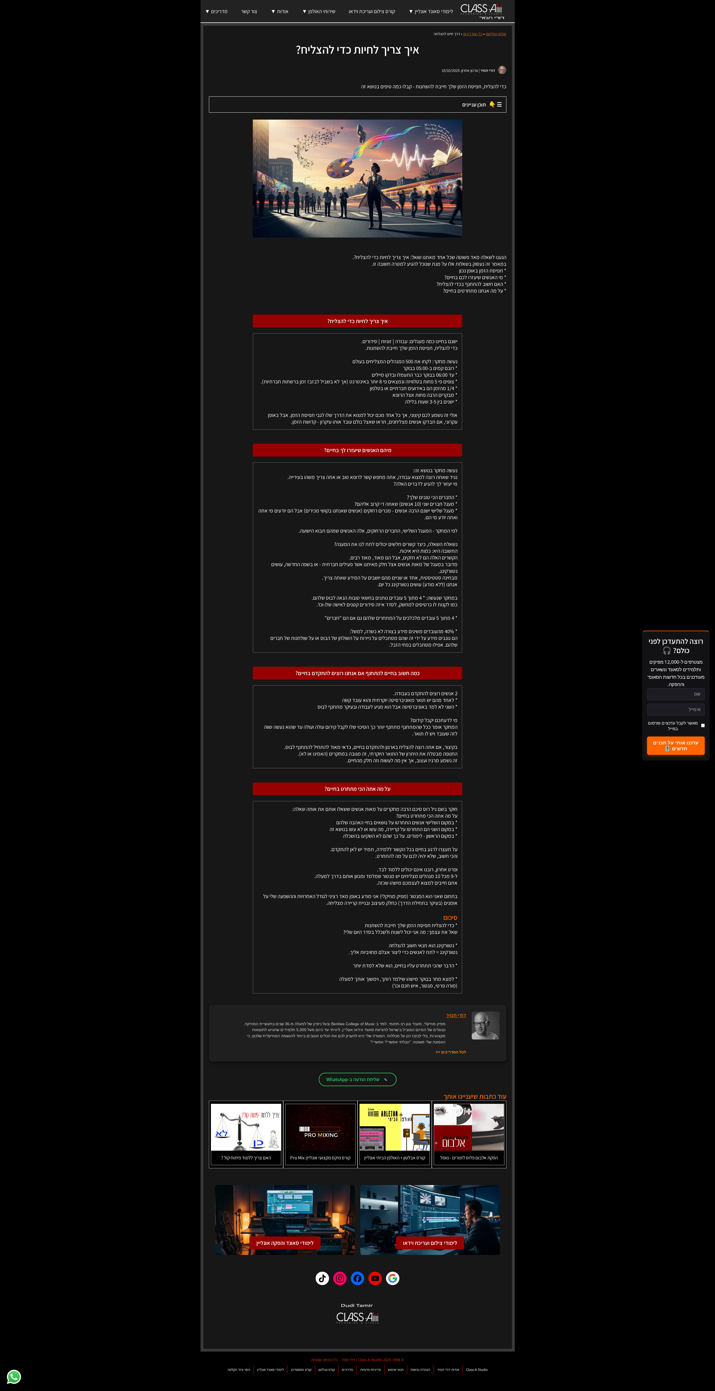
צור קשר (249, 11)
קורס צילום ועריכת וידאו (372, 11)
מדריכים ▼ (216, 11)
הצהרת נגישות (420, 1369)
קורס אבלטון (326, 1369)
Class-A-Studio (477, 1369)
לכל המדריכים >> (451, 1052)
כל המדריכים (472, 33)
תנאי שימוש (396, 1369)
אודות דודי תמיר (448, 1369)
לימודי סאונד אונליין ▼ (430, 11)
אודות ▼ (280, 11)
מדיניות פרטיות (370, 1369)
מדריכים (347, 1369)
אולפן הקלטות (496, 33)
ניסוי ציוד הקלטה (239, 1369)
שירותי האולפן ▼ (318, 11)
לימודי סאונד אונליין (270, 1369)
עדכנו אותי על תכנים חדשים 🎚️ (676, 745)
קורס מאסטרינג (301, 1369)
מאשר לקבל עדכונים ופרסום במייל (673, 725)
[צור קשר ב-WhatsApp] (14, 1377)
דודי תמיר (487, 70)
